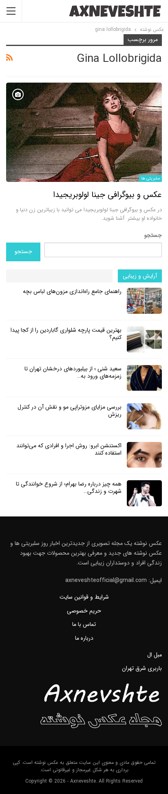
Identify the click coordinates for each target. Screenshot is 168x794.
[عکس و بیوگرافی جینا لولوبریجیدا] (84, 132)
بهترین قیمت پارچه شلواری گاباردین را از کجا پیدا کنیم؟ (66, 334)
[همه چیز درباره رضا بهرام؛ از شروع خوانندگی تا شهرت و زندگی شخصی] (144, 493)
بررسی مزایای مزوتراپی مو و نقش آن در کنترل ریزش (70, 410)
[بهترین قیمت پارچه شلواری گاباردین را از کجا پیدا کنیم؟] (144, 339)
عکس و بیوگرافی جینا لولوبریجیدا (107, 194)
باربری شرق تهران (142, 668)
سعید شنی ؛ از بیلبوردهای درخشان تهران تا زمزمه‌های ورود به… (73, 372)
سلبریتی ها (150, 178)
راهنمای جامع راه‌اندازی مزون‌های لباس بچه (72, 291)
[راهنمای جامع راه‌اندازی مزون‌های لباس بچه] (144, 301)
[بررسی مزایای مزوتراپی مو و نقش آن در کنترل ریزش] (144, 416)
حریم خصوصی (84, 610)
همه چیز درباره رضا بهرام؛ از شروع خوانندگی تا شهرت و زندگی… (69, 487)
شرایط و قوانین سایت (84, 597)
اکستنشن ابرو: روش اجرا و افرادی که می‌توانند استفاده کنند (69, 449)
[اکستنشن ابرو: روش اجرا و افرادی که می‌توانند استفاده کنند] (144, 455)
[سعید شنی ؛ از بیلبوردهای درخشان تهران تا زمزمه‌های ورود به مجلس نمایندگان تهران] (144, 378)
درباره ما (84, 638)
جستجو (153, 235)
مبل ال (154, 654)
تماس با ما (84, 624)
